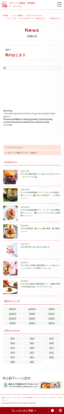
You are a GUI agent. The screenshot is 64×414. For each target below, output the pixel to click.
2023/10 (12, 318)
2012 (32, 357)
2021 (32, 343)
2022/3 (32, 323)
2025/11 (12, 309)
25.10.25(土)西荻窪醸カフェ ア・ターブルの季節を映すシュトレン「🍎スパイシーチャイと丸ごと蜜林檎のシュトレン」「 (40, 213)
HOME (5, 15)
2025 (12, 338)
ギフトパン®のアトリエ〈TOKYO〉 (23, 152)
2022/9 (51, 318)
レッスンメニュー (15, 147)
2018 (32, 347)
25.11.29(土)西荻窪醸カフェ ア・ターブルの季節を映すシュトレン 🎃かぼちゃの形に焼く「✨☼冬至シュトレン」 (41, 195)
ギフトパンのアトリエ (34, 15)
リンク (37, 397)
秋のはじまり (55, 18)
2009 (51, 357)
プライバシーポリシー (49, 397)
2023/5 (32, 318)
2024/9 (32, 313)
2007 (32, 361)
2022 (12, 343)
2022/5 (12, 323)
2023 (51, 338)
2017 (51, 347)
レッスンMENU (17, 15)
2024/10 (12, 313)
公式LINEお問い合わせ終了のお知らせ (35, 247)
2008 (12, 361)
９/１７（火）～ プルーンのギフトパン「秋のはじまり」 (27, 18)
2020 (51, 343)
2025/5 (51, 309)
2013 (12, 357)
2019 (12, 347)
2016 (12, 352)
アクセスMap (28, 397)
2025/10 (32, 309)
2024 (32, 338)
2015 (32, 352)
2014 (51, 352)
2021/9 (51, 323)
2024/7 (51, 313)
